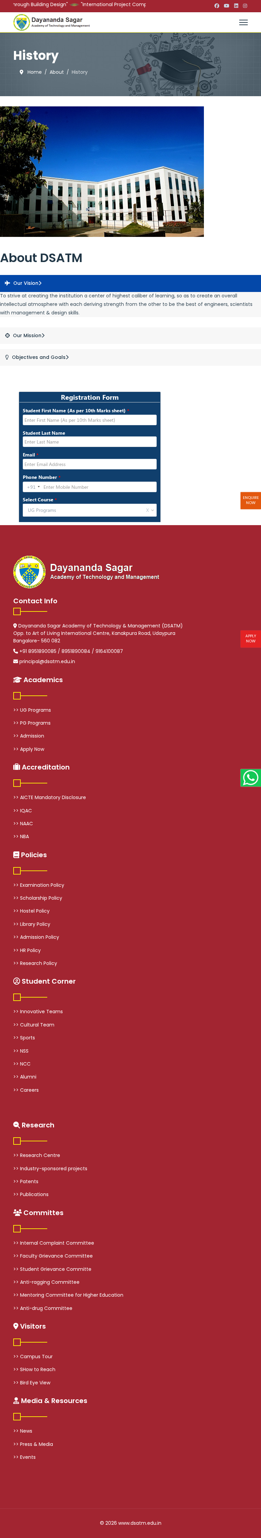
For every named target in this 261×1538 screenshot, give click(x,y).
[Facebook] (216, 5)
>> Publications (31, 1194)
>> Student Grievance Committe (52, 1269)
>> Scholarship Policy (37, 898)
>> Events (24, 1457)
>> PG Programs (32, 723)
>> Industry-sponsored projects (50, 1168)
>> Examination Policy (38, 885)
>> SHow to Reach (34, 1369)
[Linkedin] (236, 5)
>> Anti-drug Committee (42, 1308)
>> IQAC (22, 810)
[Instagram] (245, 5)
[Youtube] (226, 5)
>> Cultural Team (33, 1024)
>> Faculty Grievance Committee (53, 1255)
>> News (22, 1431)
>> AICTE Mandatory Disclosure (49, 797)
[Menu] (243, 22)
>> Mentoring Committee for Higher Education (68, 1295)
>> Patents (25, 1181)
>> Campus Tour (33, 1356)
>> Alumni (24, 1076)
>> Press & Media (33, 1444)
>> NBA (21, 836)
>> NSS (21, 1051)
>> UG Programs (32, 710)
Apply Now (250, 638)
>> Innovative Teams (38, 1011)
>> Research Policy (35, 963)
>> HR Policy (27, 950)
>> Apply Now (28, 749)
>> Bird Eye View (31, 1382)
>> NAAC (23, 823)
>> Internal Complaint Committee (53, 1243)
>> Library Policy (31, 924)
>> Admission (28, 735)
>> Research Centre (36, 1155)
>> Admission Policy (36, 937)
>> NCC (22, 1063)
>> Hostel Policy (31, 911)
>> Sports (24, 1037)
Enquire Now (251, 500)
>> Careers (26, 1090)
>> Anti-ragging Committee (46, 1282)
